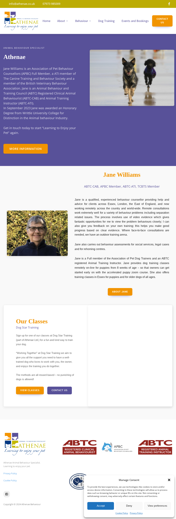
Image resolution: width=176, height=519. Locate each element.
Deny (129, 505)
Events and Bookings (135, 21)
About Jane (120, 291)
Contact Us (162, 21)
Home (46, 21)
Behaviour (81, 21)
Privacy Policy (136, 513)
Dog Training (106, 21)
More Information (25, 149)
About (61, 21)
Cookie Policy (122, 513)
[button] (169, 480)
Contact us (60, 390)
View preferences (157, 505)
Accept (101, 505)
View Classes (30, 390)
